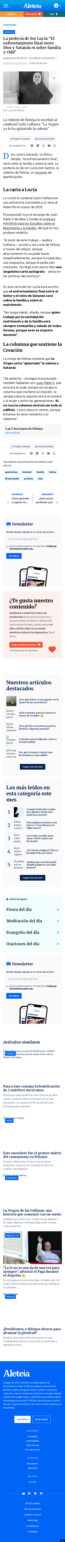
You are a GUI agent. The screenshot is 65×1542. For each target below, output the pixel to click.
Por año (32, 1482)
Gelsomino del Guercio (14, 63)
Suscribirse (22, 1419)
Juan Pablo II (45, 383)
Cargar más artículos (32, 766)
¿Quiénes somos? (32, 1514)
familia (40, 472)
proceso (41, 172)
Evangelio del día (22, 932)
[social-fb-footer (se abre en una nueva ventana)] (29, 1493)
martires (10, 1053)
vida (40, 478)
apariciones (11, 472)
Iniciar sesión (41, 1419)
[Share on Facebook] (32, 145)
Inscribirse (14, 555)
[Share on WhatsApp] (54, 145)
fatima (52, 472)
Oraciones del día (22, 943)
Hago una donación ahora (24, 644)
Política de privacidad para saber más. (32, 547)
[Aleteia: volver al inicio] (32, 5)
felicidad (10, 1296)
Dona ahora (31, 14)
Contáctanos (32, 1526)
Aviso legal (32, 1520)
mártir (9, 1120)
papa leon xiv (12, 1235)
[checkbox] (7, 546)
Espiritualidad (9, 24)
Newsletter (32, 1463)
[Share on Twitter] (43, 145)
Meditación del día (24, 921)
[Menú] (11, 6)
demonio (27, 472)
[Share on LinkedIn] (37, 145)
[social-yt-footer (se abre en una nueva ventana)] (23, 1493)
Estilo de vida (32, 1445)
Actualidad (32, 1436)
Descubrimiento (32, 1449)
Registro (11, 14)
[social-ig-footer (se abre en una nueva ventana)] (41, 1493)
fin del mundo (12, 478)
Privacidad (33, 1531)
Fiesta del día (19, 909)
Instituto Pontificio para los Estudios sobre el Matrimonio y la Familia (29, 223)
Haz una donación (32, 1509)
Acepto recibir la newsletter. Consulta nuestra (32, 547)
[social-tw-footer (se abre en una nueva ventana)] (35, 1493)
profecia (28, 478)
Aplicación (33, 1468)
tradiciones (11, 1178)
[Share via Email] (49, 145)
